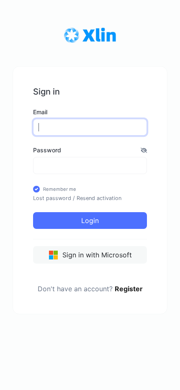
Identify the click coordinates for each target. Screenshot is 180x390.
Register (129, 289)
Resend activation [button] (99, 198)
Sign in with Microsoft (96, 255)
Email (40, 111)
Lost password (52, 198)
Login (90, 220)
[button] (144, 150)
